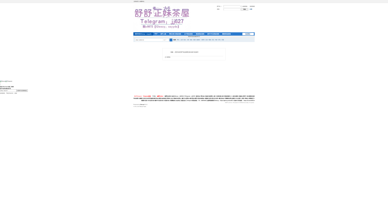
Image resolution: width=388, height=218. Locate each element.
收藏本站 (141, 1)
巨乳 (219, 39)
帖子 (165, 40)
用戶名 (218, 6)
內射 (216, 39)
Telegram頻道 (147, 96)
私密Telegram (138, 96)
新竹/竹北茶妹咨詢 (213, 34)
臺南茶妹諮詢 (226, 34)
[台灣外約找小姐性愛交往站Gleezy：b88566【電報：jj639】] (162, 17)
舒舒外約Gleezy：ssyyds (143, 34)
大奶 (188, 39)
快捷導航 (247, 34)
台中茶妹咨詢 (188, 34)
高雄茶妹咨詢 (200, 34)
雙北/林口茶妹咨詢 (175, 34)
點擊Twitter (160, 96)
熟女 (184, 39)
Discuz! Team (143, 106)
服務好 (198, 39)
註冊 (251, 9)
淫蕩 (222, 39)
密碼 (218, 9)
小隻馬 (203, 39)
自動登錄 (244, 6)
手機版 (154, 96)
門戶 (156, 34)
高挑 (210, 39)
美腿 (194, 39)
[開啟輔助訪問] (251, 1)
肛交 (213, 39)
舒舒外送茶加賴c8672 (194, 36)
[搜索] (171, 40)
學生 (178, 39)
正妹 (206, 39)
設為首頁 (136, 1)
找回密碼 (252, 6)
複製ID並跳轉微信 (22, 90)
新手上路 (163, 34)
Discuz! (142, 104)
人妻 (181, 39)
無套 (191, 39)
